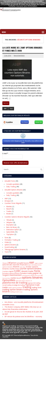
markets (13, 278)
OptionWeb (10, 232)
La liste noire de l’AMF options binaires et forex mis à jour (22, 49)
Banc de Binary (11, 227)
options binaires (10, 245)
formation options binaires (11, 273)
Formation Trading (11, 240)
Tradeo (8, 211)
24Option (9, 222)
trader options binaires (15, 287)
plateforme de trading (14, 282)
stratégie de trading (18, 285)
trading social (14, 292)
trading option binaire (12, 289)
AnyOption (10, 225)
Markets (9, 206)
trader (5, 287)
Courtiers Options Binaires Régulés (17, 217)
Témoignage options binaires (15, 249)
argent (36, 263)
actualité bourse (23, 263)
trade (37, 285)
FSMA (7, 242)
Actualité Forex (10, 181)
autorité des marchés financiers (15, 265)
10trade (9, 220)
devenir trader (27, 271)
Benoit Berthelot (19, 55)
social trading (7, 285)
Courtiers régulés (7, 271)
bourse (16, 266)
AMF (5, 108)
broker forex (22, 267)
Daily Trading (11, 187)
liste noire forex (6, 278)
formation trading (26, 273)
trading (27, 287)
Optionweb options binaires (22, 280)
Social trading (9, 247)
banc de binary (32, 265)
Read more (5, 103)
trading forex (36, 287)
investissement (15, 275)
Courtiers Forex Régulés (13, 203)
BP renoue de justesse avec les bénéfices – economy (23, 316)
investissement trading (28, 275)
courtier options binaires (30, 268)
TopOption (10, 234)
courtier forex (14, 269)
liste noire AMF (39, 275)
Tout (11, 108)
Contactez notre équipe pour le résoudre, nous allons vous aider (23, 142)
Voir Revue (24, 122)
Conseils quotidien (12, 184)
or (31, 281)
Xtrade (8, 214)
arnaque (40, 263)
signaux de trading (34, 283)
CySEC (17, 271)
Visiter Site (39, 122)
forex (6, 238)
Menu (4, 32)
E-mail (5, 153)
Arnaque (8, 201)
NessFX (8, 209)
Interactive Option (12, 230)
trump (20, 292)
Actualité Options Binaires (14, 190)
